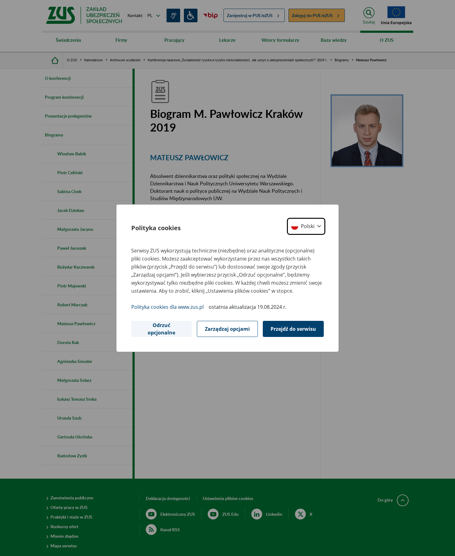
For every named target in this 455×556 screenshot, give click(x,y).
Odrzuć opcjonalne (161, 329)
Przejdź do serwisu (293, 328)
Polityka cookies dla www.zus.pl (167, 307)
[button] (306, 226)
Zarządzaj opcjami (227, 328)
